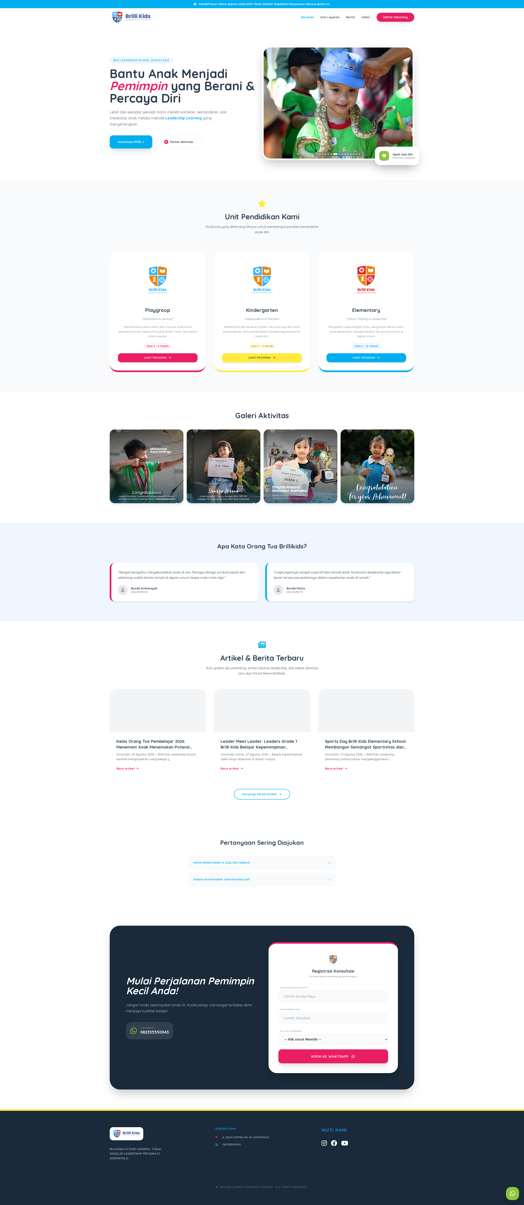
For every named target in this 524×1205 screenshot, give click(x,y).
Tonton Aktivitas (181, 142)
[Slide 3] (322, 154)
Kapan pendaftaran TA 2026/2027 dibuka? (221, 862)
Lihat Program (156, 357)
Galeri (365, 17)
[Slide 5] (328, 154)
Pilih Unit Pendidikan (291, 1031)
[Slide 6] (331, 154)
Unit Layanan (330, 17)
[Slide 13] (354, 154)
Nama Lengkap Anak (290, 1009)
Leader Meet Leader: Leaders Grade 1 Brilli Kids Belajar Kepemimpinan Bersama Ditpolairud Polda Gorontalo (259, 747)
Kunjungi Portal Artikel (260, 794)
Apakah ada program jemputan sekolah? (221, 879)
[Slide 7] (334, 154)
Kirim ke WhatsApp (330, 1056)
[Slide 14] (356, 154)
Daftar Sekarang (395, 17)
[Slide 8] (338, 154)
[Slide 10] (345, 154)
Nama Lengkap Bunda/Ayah (294, 987)
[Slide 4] (325, 154)
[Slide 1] (317, 154)
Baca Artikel (125, 768)
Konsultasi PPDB (129, 142)
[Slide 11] (348, 154)
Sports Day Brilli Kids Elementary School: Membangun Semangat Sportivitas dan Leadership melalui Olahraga (366, 747)
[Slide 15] (359, 154)
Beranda (307, 17)
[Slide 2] (320, 154)
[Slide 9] (342, 154)
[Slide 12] (351, 154)
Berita (350, 17)
